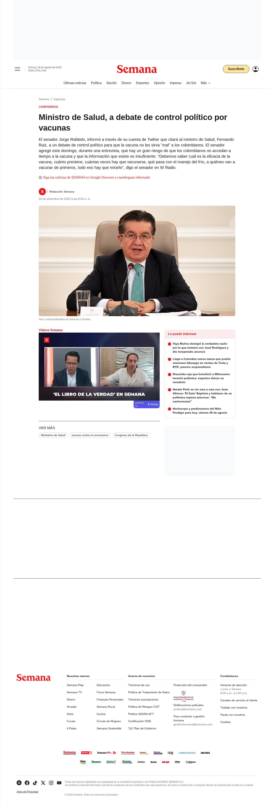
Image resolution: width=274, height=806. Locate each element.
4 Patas (71, 728)
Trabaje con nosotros (233, 707)
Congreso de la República (131, 435)
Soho (70, 714)
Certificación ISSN (139, 721)
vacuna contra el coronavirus (90, 435)
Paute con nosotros (232, 714)
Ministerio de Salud (53, 435)
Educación (103, 685)
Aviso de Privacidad (32, 791)
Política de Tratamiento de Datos (149, 692)
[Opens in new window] (27, 782)
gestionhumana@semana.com (193, 724)
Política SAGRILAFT (141, 714)
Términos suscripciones (143, 699)
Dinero (71, 699)
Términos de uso (139, 685)
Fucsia (71, 721)
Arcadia (71, 706)
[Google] (19, 782)
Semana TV (74, 692)
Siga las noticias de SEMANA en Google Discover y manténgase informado (96, 177)
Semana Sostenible (109, 728)
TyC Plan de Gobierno (142, 728)
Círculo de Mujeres (109, 721)
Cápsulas (59, 99)
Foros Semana (106, 692)
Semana (44, 99)
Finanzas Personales (110, 699)
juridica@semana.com (188, 709)
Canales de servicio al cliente (238, 700)
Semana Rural (106, 706)
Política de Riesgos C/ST (144, 706)
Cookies (225, 722)
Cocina (101, 714)
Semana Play (75, 685)
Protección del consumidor (190, 685)
